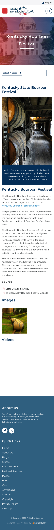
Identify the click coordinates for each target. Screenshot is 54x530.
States (6, 462)
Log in (48, 2)
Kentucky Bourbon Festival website (21, 205)
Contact (7, 494)
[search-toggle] (49, 11)
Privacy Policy (10, 503)
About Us (7, 452)
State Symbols (10, 466)
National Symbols (12, 471)
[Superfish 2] (49, 73)
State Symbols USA (21, 11)
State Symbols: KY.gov (17, 288)
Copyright (8, 499)
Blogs (5, 457)
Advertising (8, 490)
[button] (27, 131)
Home (5, 448)
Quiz (4, 485)
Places (6, 476)
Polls (4, 480)
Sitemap (7, 508)
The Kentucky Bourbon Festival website (27, 292)
